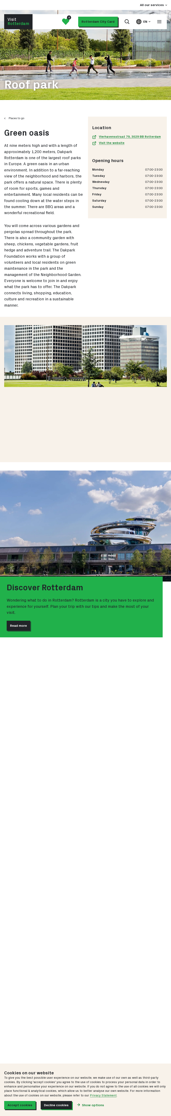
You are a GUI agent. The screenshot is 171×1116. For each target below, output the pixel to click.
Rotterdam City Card (98, 21)
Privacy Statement (103, 1095)
